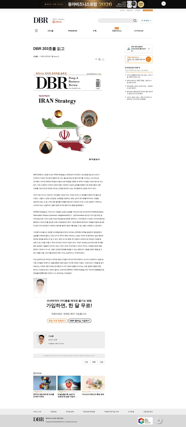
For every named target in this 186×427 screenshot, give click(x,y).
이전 (86, 362)
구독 (95, 31)
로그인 (122, 10)
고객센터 (137, 10)
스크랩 (103, 59)
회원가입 (130, 10)
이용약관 (53, 411)
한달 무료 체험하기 (57, 321)
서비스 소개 (37, 411)
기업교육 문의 (147, 10)
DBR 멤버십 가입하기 (80, 321)
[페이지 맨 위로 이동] (159, 421)
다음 (101, 362)
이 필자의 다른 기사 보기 (56, 343)
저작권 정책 (70, 411)
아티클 (50, 31)
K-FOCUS (138, 31)
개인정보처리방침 (89, 411)
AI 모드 (146, 20)
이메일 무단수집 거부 (111, 411)
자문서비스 (117, 31)
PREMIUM (72, 31)
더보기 (96, 59)
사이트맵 (131, 411)
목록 (94, 362)
